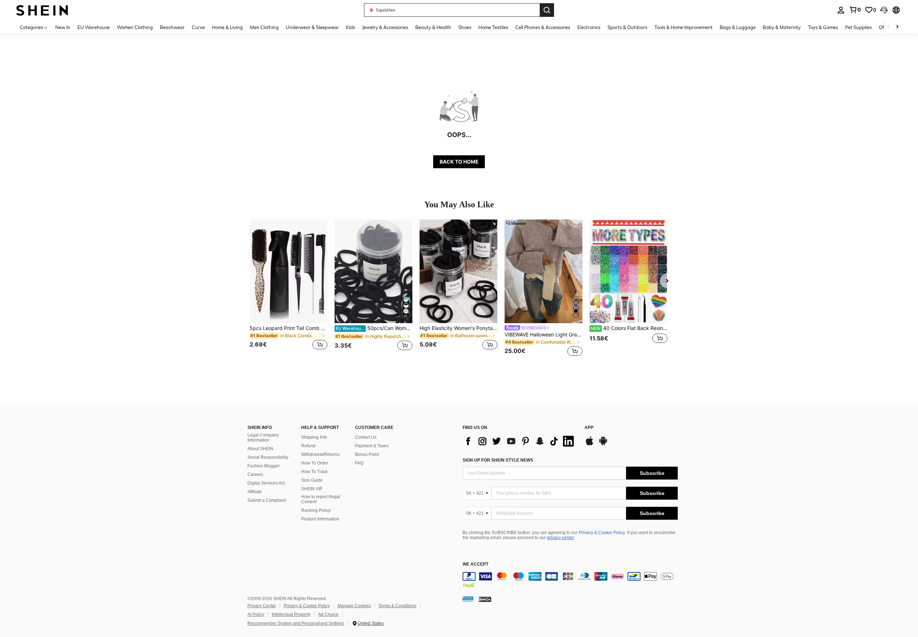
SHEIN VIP (311, 488)
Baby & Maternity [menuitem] (782, 27)
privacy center (560, 537)
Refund (308, 445)
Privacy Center (261, 605)
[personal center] (841, 10)
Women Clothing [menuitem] (135, 27)
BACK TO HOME (459, 162)
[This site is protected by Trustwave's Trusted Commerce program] (468, 598)
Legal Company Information (263, 438)
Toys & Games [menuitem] (823, 27)
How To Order (314, 463)
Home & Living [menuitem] (227, 27)
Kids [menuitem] (350, 27)
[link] (855, 9)
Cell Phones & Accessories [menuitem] (542, 27)
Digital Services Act (266, 483)
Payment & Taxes (372, 445)
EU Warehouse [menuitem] (93, 27)
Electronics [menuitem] (588, 27)
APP (589, 427)
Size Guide (312, 480)
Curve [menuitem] (198, 27)
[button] (884, 10)
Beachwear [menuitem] (172, 27)
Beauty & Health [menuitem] (433, 27)
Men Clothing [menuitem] (264, 27)
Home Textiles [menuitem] (493, 27)
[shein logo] (42, 10)
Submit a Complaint (266, 500)
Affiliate (254, 491)
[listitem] (288, 289)
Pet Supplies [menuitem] (858, 27)
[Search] (547, 10)
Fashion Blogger (263, 465)
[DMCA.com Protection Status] (485, 598)
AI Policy (255, 614)
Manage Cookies (354, 605)
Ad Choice (328, 614)
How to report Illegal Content (320, 499)
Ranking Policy (316, 510)
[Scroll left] (888, 27)
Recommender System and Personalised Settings (295, 623)
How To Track (314, 471)
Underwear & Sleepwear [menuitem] (312, 27)
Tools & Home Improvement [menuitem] (683, 27)
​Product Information (320, 519)
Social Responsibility (267, 457)
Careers (255, 474)
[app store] (590, 444)
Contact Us (366, 437)
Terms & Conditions (397, 605)
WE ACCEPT (475, 564)
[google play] (603, 444)
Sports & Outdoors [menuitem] (627, 27)
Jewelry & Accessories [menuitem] (385, 27)
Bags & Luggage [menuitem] (738, 27)
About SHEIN (260, 448)
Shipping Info (314, 437)
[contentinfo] (570, 580)
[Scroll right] (897, 27)
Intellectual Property (291, 614)
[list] (520, 441)
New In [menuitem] (62, 27)
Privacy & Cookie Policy (602, 532)
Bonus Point (367, 454)
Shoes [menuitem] (464, 27)
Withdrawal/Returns (320, 454)
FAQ (359, 463)
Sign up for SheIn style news (498, 460)
